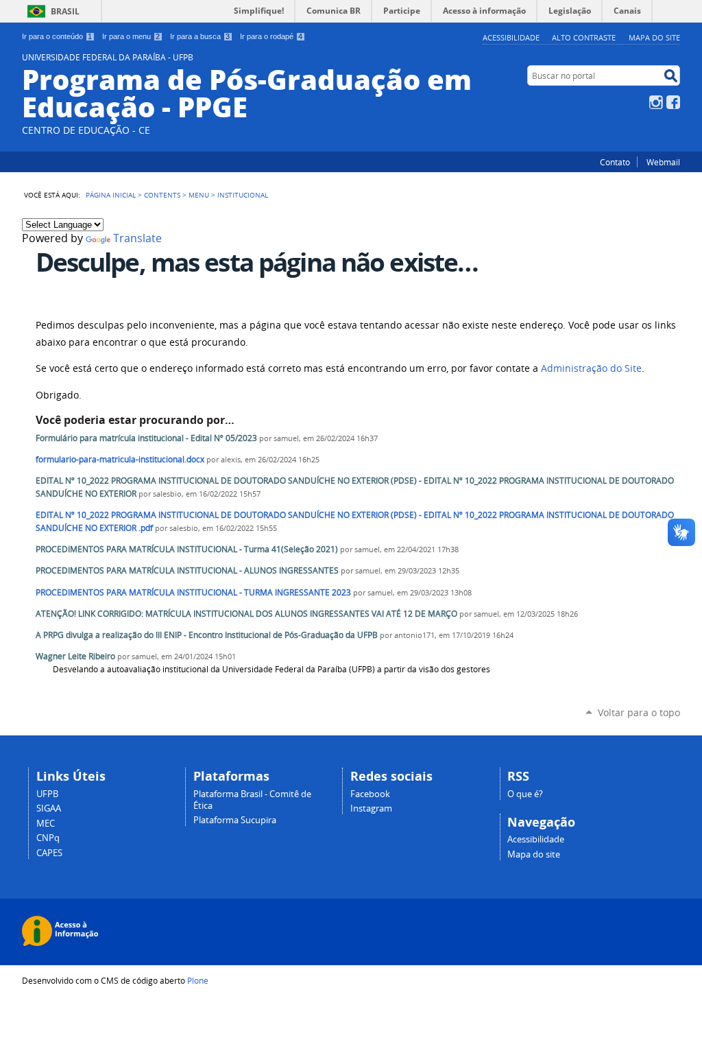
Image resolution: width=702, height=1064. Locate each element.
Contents (162, 195)
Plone (197, 980)
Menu (199, 195)
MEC (45, 823)
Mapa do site (654, 37)
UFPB (47, 794)
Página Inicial (111, 195)
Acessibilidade (511, 37)
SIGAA (48, 808)
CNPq (48, 838)
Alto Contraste (584, 37)
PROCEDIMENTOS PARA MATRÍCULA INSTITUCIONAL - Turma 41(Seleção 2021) (187, 549)
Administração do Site (591, 368)
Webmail (663, 161)
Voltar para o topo (639, 712)
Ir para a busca (200, 36)
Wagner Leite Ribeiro (75, 656)
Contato (615, 161)
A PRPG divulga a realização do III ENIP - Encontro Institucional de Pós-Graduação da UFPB (207, 635)
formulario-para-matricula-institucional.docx (120, 459)
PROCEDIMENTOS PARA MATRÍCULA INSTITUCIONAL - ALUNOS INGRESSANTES (187, 570)
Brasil (65, 11)
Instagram (656, 102)
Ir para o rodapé (271, 36)
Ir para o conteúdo (57, 36)
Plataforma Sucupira (234, 820)
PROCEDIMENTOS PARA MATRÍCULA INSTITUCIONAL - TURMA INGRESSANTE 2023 (193, 592)
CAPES (49, 853)
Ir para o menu (131, 36)
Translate (137, 238)
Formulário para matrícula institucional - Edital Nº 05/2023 (146, 438)
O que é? (525, 794)
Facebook (673, 102)
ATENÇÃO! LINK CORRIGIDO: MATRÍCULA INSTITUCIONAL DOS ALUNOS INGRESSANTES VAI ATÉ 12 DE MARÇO (246, 613)
